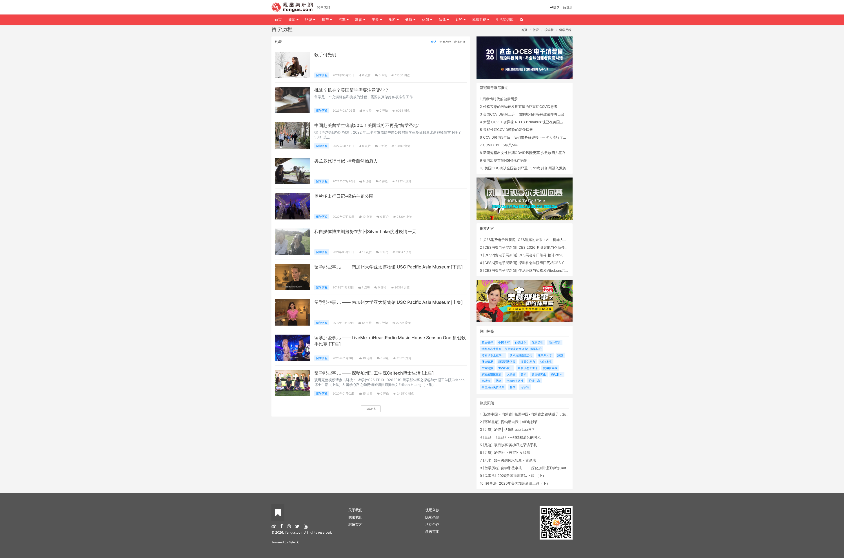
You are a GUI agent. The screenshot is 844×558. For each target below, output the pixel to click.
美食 (376, 19)
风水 (487, 460)
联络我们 (355, 517)
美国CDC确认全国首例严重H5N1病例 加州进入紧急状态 (529, 168)
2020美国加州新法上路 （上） (521, 475)
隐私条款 (432, 517)
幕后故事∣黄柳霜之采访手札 (515, 445)
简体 (320, 7)
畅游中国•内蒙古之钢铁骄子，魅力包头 (545, 414)
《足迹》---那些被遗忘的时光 (517, 437)
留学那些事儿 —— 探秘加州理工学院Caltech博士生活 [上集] (374, 373)
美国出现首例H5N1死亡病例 (505, 160)
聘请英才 (355, 524)
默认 (434, 41)
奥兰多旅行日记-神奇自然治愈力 (346, 160)
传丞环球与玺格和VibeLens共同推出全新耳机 (554, 270)
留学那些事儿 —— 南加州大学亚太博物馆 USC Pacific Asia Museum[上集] (388, 302)
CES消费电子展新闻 (499, 239)
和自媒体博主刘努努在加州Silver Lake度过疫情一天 (365, 231)
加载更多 (371, 408)
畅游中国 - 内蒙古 (498, 414)
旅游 (393, 19)
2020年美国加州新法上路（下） (524, 483)
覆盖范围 (432, 531)
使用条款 (432, 510)
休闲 (426, 19)
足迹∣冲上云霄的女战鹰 (512, 452)
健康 (409, 19)
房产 (326, 19)
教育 (536, 30)
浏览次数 (445, 41)
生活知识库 (504, 19)
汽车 (342, 19)
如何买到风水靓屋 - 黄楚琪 (515, 460)
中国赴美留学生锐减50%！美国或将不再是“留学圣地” (366, 125)
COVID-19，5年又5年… (501, 145)
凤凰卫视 (479, 19)
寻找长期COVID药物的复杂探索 (508, 129)
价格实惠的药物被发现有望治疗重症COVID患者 (520, 106)
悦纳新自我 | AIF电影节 (519, 422)
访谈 (309, 19)
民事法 (489, 475)
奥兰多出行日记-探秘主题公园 (343, 196)
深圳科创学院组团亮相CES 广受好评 (547, 263)
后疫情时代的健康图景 (500, 99)
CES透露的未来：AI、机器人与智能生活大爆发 (554, 239)
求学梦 (549, 30)
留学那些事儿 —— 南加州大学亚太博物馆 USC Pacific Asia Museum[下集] (388, 267)
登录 (556, 7)
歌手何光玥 (325, 54)
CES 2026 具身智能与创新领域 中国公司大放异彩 (557, 247)
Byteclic (294, 542)
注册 (569, 7)
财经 (459, 19)
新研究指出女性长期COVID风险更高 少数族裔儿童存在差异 (529, 152)
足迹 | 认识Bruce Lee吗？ (514, 429)
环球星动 (491, 422)
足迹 (487, 429)
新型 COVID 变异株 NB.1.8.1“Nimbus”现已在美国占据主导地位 (532, 122)
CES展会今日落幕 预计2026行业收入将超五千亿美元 (560, 255)
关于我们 (355, 510)
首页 (524, 30)
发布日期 (460, 41)
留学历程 (565, 30)
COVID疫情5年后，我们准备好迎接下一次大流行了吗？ (526, 137)
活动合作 (432, 524)
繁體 (327, 7)
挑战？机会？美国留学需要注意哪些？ (351, 90)
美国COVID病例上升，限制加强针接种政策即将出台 (523, 114)
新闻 (292, 19)
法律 (443, 19)
